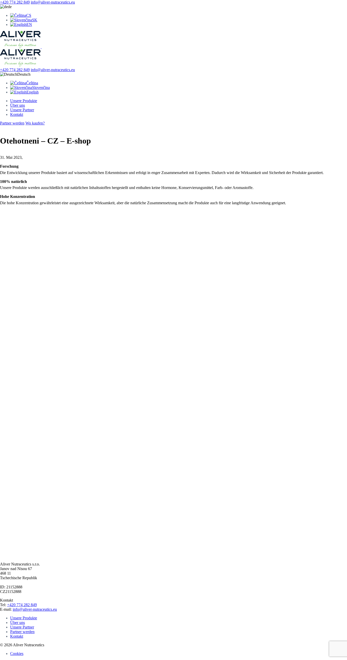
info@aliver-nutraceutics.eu (53, 2)
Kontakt (16, 114)
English (32, 92)
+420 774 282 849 (15, 2)
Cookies (16, 653)
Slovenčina (41, 87)
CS (28, 15)
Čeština (32, 83)
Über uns (17, 105)
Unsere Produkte (23, 101)
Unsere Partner (22, 110)
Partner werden (12, 123)
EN (29, 24)
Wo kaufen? (35, 123)
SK (34, 20)
